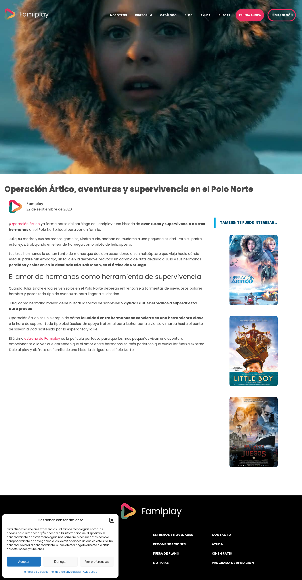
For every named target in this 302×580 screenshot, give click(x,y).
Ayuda (205, 15)
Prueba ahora (250, 15)
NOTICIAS (161, 563)
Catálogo (168, 15)
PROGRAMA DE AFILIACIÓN (233, 563)
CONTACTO (221, 535)
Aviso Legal (90, 572)
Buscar (224, 15)
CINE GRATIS (222, 553)
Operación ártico (25, 223)
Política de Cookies (35, 572)
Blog (189, 15)
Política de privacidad (66, 572)
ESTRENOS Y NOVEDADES (173, 535)
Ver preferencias (97, 561)
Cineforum (143, 15)
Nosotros (118, 15)
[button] (112, 520)
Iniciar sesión (282, 15)
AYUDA (217, 544)
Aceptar (23, 561)
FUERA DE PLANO (166, 553)
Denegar (60, 561)
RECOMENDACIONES (169, 544)
